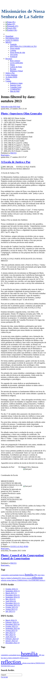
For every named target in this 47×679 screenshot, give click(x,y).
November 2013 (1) (12, 605)
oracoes (29, 578)
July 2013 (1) (10, 611)
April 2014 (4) (10, 601)
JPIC (36, 575)
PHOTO (13, 153)
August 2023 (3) (11, 630)
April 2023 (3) (10, 637)
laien (2, 578)
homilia (29, 574)
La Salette (7, 578)
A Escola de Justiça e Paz (15, 161)
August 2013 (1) (11, 609)
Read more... (5, 155)
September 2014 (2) (12, 597)
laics (42, 575)
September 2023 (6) (12, 628)
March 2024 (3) (11, 620)
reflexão (4, 580)
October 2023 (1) (11, 626)
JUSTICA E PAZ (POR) (19, 546)
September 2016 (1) (12, 591)
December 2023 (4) (12, 624)
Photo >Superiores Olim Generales (21, 113)
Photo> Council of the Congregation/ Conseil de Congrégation (22, 557)
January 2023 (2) (11, 641)
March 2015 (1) (11, 593)
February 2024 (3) (12, 622)
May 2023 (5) (10, 635)
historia (22, 575)
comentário (5, 575)
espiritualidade (14, 575)
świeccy (42, 580)
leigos (24, 578)
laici (39, 575)
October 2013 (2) (11, 607)
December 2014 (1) (12, 595)
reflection (37, 577)
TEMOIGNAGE (22, 580)
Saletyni (14, 580)
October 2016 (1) (11, 589)
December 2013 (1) (12, 603)
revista (9, 580)
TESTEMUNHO (34, 580)
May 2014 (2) (10, 599)
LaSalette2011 (16, 578)
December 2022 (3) (12, 643)
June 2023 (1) (10, 632)
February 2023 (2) (12, 639)
